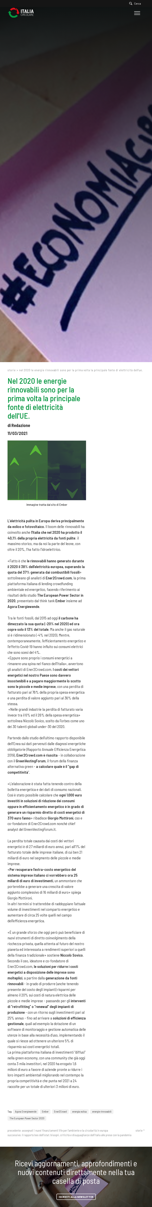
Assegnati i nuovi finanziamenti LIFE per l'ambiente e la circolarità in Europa (65, 1130)
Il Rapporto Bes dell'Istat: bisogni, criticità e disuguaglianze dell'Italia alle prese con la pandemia (76, 1135)
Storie (11, 370)
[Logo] (23, 13)
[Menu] (136, 13)
